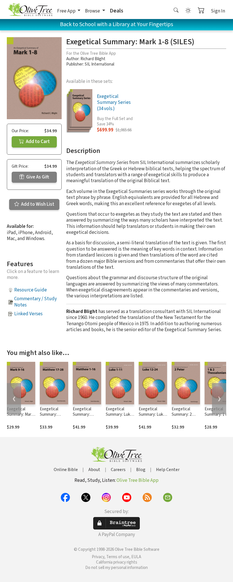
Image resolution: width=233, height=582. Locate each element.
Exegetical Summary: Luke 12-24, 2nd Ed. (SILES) (152, 417)
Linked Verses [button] (28, 313)
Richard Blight (92, 59)
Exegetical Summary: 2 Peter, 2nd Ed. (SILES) (184, 417)
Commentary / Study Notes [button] (35, 301)
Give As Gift (37, 177)
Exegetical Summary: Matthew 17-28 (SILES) (53, 417)
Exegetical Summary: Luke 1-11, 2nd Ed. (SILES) (119, 417)
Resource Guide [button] (30, 290)
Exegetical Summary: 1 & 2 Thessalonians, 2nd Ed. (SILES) (218, 417)
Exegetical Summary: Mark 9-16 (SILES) (20, 414)
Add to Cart (37, 141)
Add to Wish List (37, 204)
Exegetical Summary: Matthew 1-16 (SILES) (85, 417)
